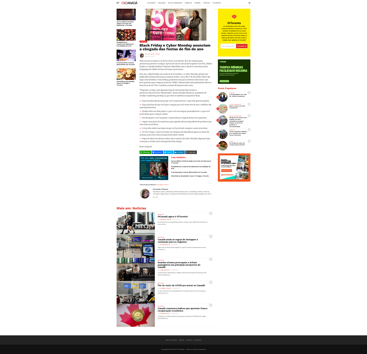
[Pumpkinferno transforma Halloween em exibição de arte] (126, 40)
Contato (189, 340)
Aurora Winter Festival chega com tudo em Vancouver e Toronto (125, 23)
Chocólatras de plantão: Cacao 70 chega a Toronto (126, 83)
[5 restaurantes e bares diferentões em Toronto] (126, 60)
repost (166, 184)
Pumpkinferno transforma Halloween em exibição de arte (125, 44)
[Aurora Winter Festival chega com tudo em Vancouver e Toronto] (126, 19)
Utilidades (151, 3)
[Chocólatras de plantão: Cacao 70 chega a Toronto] (126, 79)
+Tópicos (206, 3)
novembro (160, 184)
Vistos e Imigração (175, 3)
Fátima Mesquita (165, 244)
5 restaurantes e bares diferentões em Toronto (126, 63)
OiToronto (217, 3)
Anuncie (181, 340)
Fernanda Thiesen (154, 54)
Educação (162, 3)
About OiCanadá (171, 340)
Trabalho (188, 3)
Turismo (197, 3)
